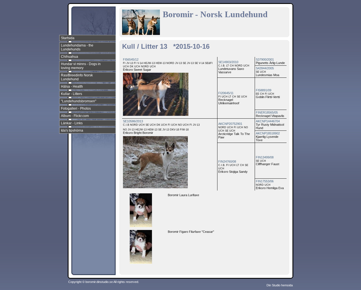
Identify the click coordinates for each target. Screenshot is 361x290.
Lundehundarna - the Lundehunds (77, 47)
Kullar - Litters (71, 94)
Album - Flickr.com (75, 116)
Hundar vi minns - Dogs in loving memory (81, 66)
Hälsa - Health (72, 86)
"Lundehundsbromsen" (78, 101)
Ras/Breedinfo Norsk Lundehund (77, 77)
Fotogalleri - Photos (76, 108)
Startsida (67, 38)
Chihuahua (69, 57)
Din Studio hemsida (280, 285)
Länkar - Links (72, 123)
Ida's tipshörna (72, 130)
